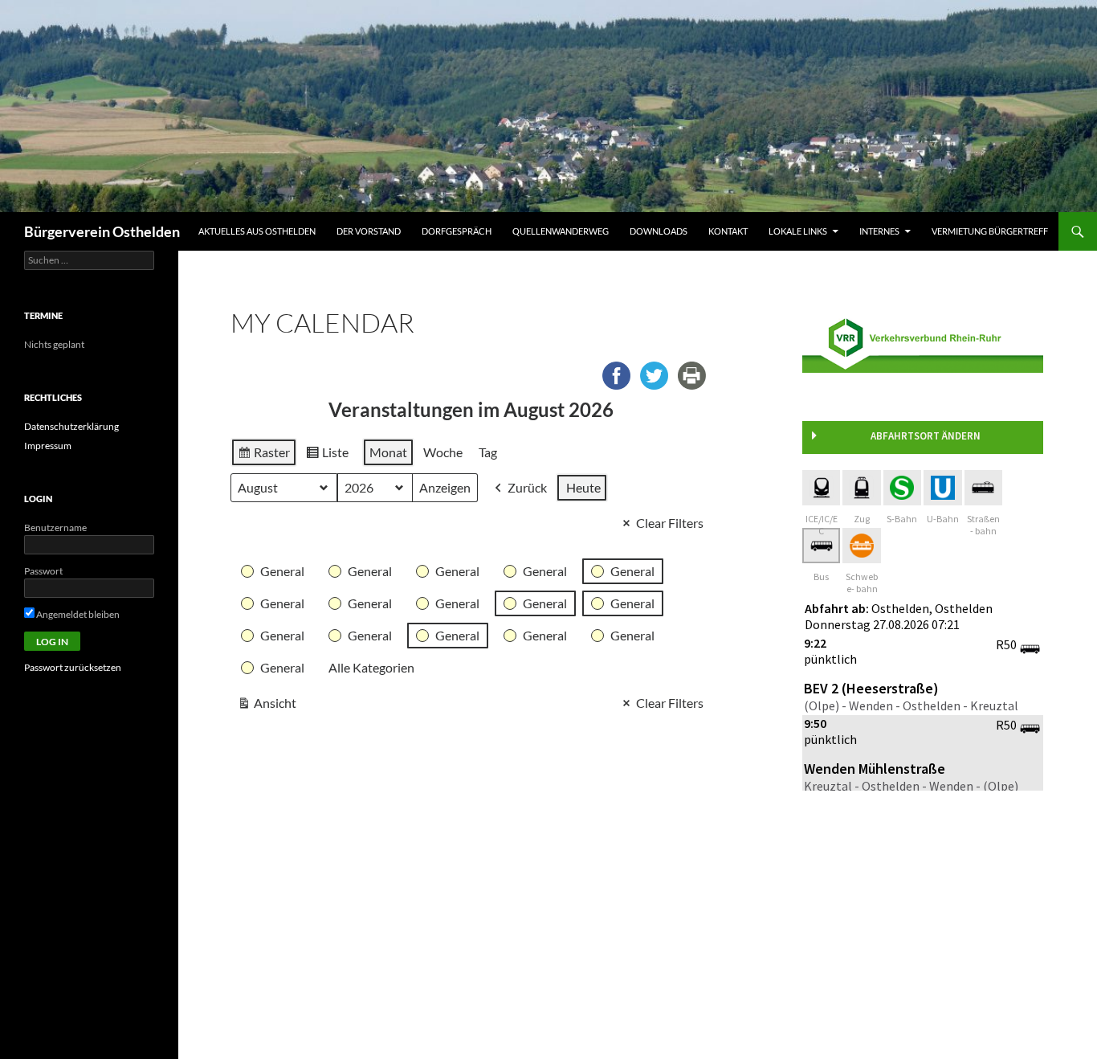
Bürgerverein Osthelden (102, 231)
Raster (263, 455)
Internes (879, 231)
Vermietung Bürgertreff (990, 231)
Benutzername (55, 527)
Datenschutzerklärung (71, 426)
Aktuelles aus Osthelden (257, 231)
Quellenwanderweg (560, 231)
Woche (443, 452)
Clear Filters (669, 522)
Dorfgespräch (456, 231)
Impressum (47, 446)
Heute (583, 487)
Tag (488, 452)
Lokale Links (798, 231)
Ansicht (266, 706)
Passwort (43, 571)
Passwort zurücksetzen (72, 667)
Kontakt (728, 231)
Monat (388, 452)
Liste (327, 455)
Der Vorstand (368, 231)
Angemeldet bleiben (77, 614)
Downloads (658, 231)
